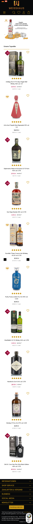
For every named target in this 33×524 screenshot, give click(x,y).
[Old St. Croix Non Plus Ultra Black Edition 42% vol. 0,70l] (16, 446)
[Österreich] (6, 1)
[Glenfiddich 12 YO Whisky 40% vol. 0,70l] (16, 322)
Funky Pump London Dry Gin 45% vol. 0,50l (16, 298)
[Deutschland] (3, 1)
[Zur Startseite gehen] (16, 5)
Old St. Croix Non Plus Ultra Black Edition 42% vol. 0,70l (16, 465)
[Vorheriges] (5, 259)
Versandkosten (27, 512)
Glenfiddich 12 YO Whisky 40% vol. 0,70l (16, 340)
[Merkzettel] (18, 12)
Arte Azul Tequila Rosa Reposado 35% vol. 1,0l (16, 126)
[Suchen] (13, 12)
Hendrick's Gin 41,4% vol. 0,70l (16, 381)
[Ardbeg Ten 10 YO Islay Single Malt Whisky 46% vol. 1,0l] (16, 63)
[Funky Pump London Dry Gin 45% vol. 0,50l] (16, 278)
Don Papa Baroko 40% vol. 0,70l (16, 212)
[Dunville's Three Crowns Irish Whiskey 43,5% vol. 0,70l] (16, 235)
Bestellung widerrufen (16, 507)
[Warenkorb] (28, 12)
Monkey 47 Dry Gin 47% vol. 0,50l (16, 423)
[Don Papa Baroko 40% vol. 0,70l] (16, 193)
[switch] (29, 521)
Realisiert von (23, 521)
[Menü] (4, 12)
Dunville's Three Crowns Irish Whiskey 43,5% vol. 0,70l (16, 254)
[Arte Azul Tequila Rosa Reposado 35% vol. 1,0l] (16, 107)
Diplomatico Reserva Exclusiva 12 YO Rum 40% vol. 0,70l (16, 169)
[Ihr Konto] (23, 12)
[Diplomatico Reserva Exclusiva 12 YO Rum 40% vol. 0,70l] (16, 150)
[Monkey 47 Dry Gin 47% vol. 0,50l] (16, 404)
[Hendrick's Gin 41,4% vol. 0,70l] (16, 363)
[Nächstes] (28, 259)
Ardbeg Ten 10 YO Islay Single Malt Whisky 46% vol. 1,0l (16, 83)
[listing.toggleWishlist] (28, 52)
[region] (16, 259)
